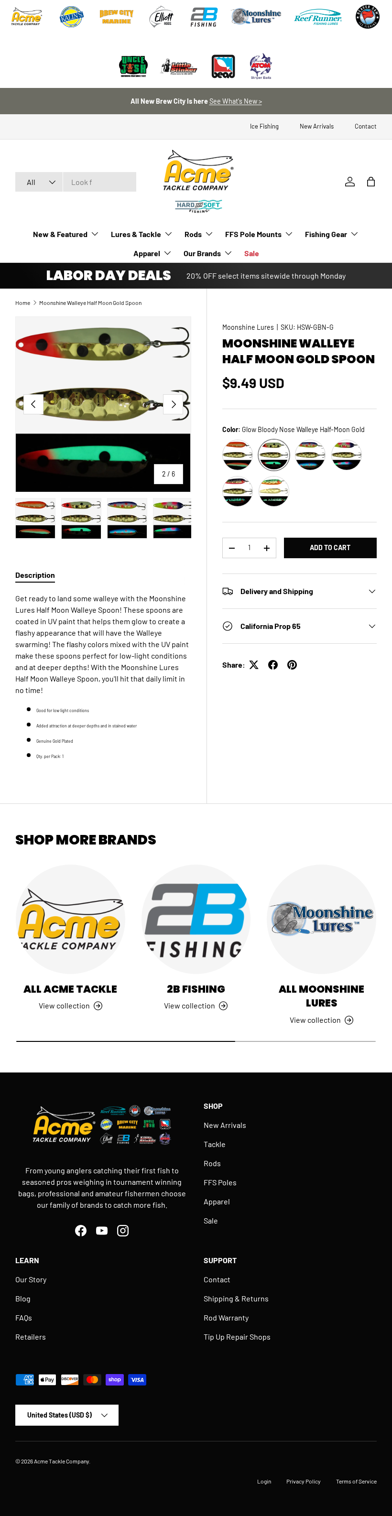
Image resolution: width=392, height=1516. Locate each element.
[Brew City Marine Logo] (116, 16)
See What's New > (235, 101)
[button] (370, 181)
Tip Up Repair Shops (237, 1336)
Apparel (217, 1201)
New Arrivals (317, 126)
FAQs (23, 1317)
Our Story (30, 1279)
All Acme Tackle (70, 989)
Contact (366, 126)
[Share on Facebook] (273, 664)
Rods (212, 1163)
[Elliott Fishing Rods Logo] (161, 17)
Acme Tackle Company (61, 1461)
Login (264, 1481)
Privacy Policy (303, 1481)
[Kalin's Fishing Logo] (71, 17)
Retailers (30, 1336)
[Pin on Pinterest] (292, 664)
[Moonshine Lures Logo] (256, 16)
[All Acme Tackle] (70, 919)
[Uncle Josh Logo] (133, 66)
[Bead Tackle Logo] (223, 66)
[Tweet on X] (253, 664)
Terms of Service (356, 1481)
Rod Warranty (226, 1317)
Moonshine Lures (248, 327)
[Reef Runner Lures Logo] (318, 16)
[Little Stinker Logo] (178, 66)
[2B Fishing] (196, 919)
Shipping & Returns (236, 1298)
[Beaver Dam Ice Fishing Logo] (367, 17)
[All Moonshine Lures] (321, 919)
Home (22, 302)
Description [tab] (35, 574)
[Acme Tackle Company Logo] (27, 17)
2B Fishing (196, 989)
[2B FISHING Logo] (204, 17)
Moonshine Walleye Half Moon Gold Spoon (90, 302)
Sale (251, 253)
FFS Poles (220, 1182)
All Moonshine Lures (321, 996)
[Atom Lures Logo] (261, 66)
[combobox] (75, 182)
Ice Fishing (264, 126)
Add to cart (330, 547)
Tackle (215, 1143)
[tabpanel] (103, 677)
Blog (23, 1298)
